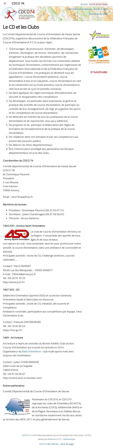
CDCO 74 (18, 3)
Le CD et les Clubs (98, 4)
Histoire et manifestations (79, 9)
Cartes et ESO (100, 9)
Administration (69, 439)
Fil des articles (51, 443)
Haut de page (67, 443)
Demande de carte (98, 13)
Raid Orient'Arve (31, 351)
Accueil (84, 4)
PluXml (50, 439)
